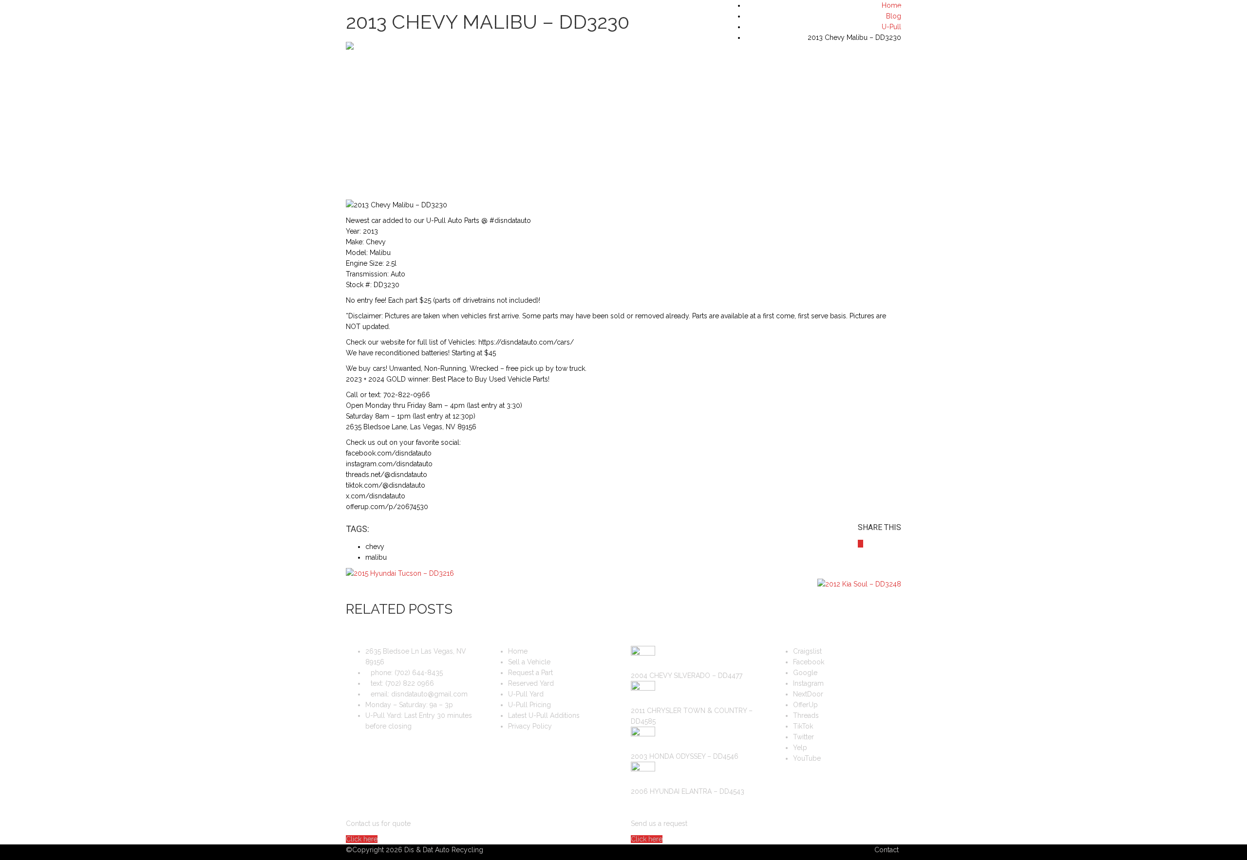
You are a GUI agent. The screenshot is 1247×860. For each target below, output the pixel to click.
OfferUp (805, 705)
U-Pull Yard (526, 694)
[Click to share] (860, 544)
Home (518, 651)
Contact (886, 850)
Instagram (808, 683)
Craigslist (807, 651)
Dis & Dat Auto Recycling (443, 850)
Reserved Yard (531, 683)
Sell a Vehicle (529, 662)
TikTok (803, 726)
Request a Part (530, 673)
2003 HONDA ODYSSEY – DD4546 (684, 756)
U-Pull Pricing (529, 705)
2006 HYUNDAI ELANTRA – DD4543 (687, 791)
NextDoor (808, 694)
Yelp (800, 747)
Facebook (808, 662)
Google (805, 673)
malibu (376, 557)
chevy (374, 546)
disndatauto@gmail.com (429, 694)
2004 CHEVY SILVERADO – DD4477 (686, 675)
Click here (362, 839)
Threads (806, 715)
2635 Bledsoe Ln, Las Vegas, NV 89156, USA (422, 10)
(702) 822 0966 (409, 683)
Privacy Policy (530, 726)
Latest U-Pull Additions (544, 715)
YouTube (807, 758)
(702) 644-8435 (876, 10)
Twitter (803, 737)
